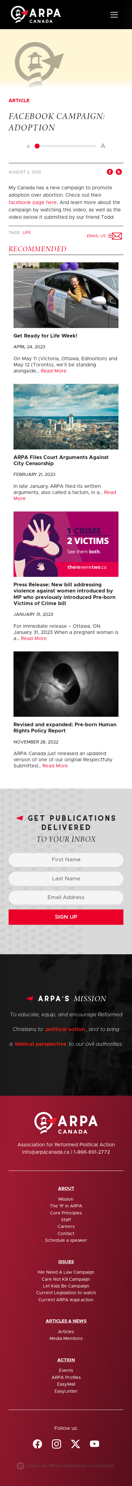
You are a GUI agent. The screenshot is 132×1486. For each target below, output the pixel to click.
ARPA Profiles (66, 1378)
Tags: (15, 233)
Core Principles (66, 1213)
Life (27, 233)
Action (66, 1360)
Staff (66, 1220)
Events (66, 1370)
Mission (66, 1199)
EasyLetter (66, 1391)
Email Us (97, 236)
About (66, 1189)
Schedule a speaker (66, 1240)
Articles (66, 1332)
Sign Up (66, 917)
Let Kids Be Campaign (66, 1286)
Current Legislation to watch (66, 1293)
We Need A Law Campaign (66, 1272)
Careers (66, 1227)
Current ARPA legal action (66, 1300)
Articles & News (66, 1321)
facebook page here (33, 202)
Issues (66, 1262)
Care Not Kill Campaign (66, 1279)
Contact (66, 1234)
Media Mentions (66, 1339)
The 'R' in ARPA (66, 1206)
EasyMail (66, 1384)
